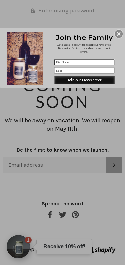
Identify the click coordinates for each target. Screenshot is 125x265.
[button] (119, 34)
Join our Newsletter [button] (84, 79)
